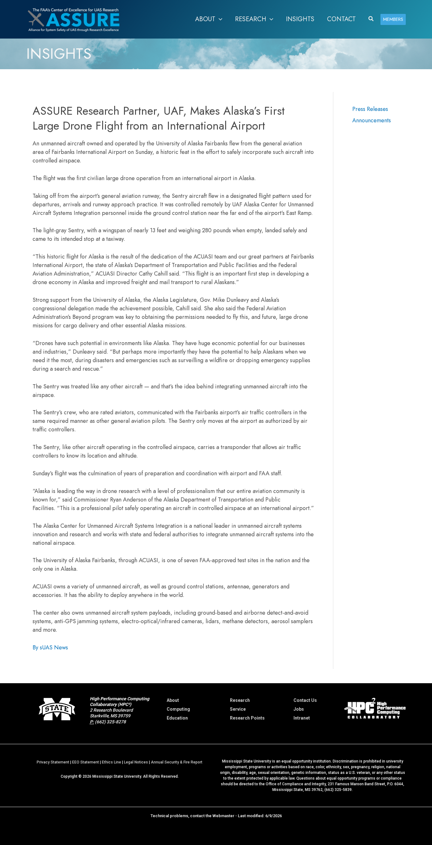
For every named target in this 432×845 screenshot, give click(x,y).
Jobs (298, 709)
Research (240, 700)
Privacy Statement (53, 762)
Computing (178, 709)
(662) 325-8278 (110, 721)
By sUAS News (50, 647)
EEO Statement (85, 762)
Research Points (247, 717)
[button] (218, 19)
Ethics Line (111, 762)
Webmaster (223, 815)
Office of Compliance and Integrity (296, 784)
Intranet (301, 717)
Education (177, 717)
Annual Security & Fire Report (176, 762)
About (173, 700)
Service (238, 709)
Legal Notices (136, 762)
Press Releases (370, 109)
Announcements (371, 120)
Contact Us (305, 700)
